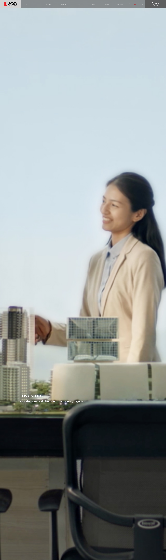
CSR (79, 4)
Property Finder (156, 4)
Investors (64, 4)
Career (93, 4)
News (107, 4)
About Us (28, 4)
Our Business (46, 4)
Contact (120, 4)
